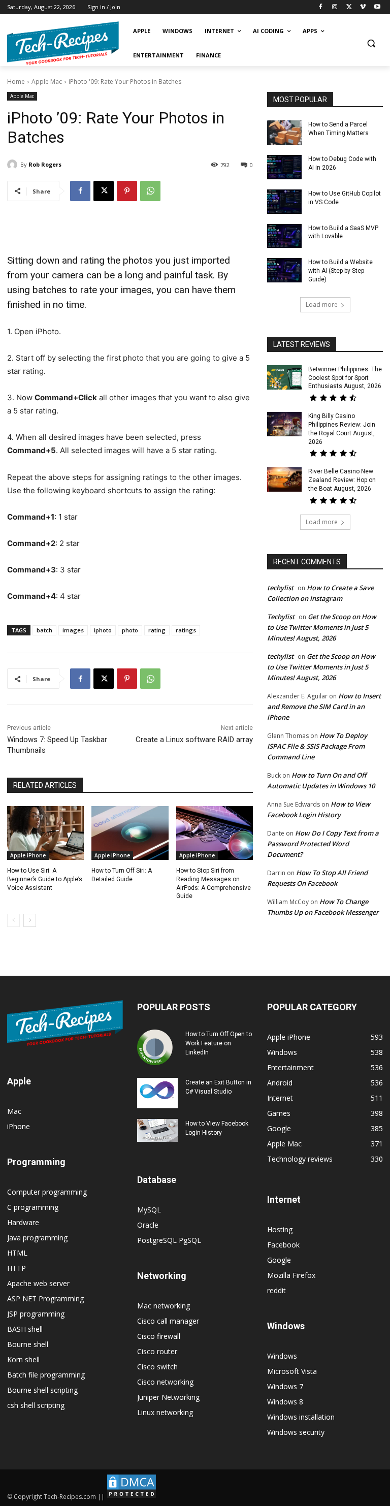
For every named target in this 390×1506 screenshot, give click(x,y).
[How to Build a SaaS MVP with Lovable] (284, 236)
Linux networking (165, 1412)
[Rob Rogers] (13, 164)
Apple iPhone (28, 855)
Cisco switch (157, 1366)
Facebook (283, 1244)
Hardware (23, 1222)
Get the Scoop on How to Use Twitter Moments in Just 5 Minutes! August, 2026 (321, 627)
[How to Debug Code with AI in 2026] (284, 167)
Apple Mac (46, 81)
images (73, 630)
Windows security (295, 1432)
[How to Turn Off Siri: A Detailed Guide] (129, 833)
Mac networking (163, 1305)
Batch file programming (46, 1375)
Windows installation (301, 1417)
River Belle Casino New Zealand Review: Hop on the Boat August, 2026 (342, 480)
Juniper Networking (168, 1397)
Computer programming (47, 1192)
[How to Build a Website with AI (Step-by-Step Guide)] (284, 270)
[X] (349, 7)
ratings (186, 630)
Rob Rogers (44, 164)
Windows (282, 1356)
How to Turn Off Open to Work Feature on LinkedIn (218, 1043)
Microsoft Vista (292, 1371)
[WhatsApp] (150, 191)
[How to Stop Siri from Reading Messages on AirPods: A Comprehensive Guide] (214, 833)
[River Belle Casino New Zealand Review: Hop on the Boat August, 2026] (284, 479)
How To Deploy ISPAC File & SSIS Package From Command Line (317, 746)
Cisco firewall (158, 1336)
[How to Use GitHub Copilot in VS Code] (284, 201)
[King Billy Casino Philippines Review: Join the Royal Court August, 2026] (284, 424)
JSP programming (35, 1314)
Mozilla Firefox (291, 1275)
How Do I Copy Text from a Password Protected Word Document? (323, 843)
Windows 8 (285, 1401)
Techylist (281, 616)
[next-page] (29, 920)
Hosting (279, 1229)
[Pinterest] (127, 191)
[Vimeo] (363, 7)
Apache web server (38, 1283)
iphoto (103, 630)
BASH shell (25, 1329)
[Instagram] (335, 7)
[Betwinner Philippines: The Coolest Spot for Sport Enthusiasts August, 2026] (284, 377)
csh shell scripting (35, 1405)
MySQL (149, 1209)
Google (279, 1260)
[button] (371, 43)
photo (130, 630)
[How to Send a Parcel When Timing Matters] (284, 132)
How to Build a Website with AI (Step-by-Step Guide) (340, 271)
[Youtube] (377, 7)
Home (16, 81)
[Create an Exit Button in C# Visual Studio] (157, 1093)
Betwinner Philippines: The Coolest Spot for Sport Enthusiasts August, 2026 (345, 378)
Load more (322, 304)
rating (157, 630)
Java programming (37, 1237)
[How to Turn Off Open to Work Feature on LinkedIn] (157, 1047)
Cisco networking (165, 1382)
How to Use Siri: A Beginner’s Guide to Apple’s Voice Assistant (44, 879)
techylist (280, 587)
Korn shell (23, 1359)
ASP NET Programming (45, 1298)
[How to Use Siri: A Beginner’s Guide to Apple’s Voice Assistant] (45, 833)
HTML (17, 1253)
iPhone (18, 1126)
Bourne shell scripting (42, 1390)
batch (44, 630)
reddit (276, 1290)
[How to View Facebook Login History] (157, 1130)
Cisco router (157, 1351)
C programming (32, 1207)
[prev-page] (13, 920)
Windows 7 (285, 1386)
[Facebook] (321, 7)
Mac (14, 1111)
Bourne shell (27, 1344)
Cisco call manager (168, 1321)
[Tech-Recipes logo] (63, 43)
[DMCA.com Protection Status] (131, 1496)
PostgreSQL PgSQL (169, 1240)
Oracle (147, 1225)
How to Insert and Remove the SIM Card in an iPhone (324, 706)
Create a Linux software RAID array (194, 739)
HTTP (16, 1268)
